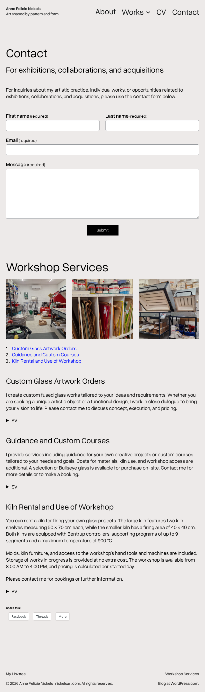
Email (21, 140)
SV (15, 420)
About (105, 11)
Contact (185, 12)
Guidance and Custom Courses (45, 354)
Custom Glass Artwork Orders (44, 348)
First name (27, 116)
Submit (102, 230)
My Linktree (16, 673)
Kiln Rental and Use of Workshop (46, 361)
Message (25, 164)
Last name (126, 116)
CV (161, 12)
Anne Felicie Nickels (23, 8)
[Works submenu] (148, 11)
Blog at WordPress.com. (178, 683)
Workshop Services (182, 673)
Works (133, 12)
